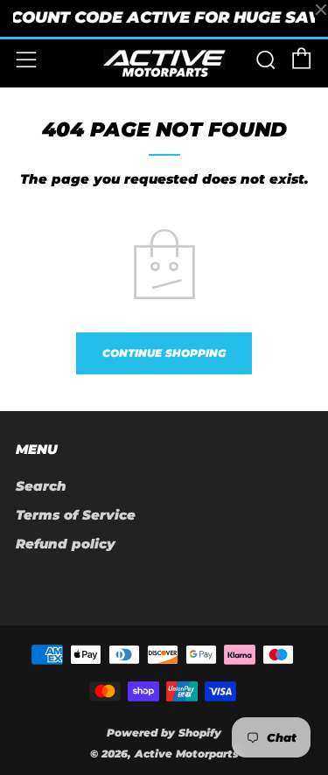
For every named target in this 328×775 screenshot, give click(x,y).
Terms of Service (76, 514)
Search (41, 486)
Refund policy (65, 543)
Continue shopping (164, 353)
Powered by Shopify (164, 732)
